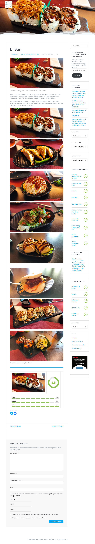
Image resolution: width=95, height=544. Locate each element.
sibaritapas (15, 54)
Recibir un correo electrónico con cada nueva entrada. (29, 518)
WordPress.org (76, 348)
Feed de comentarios (78, 345)
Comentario (14, 453)
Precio (12, 504)
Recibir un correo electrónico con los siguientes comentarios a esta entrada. (36, 514)
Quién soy (87, 4)
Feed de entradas (77, 341)
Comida (12, 499)
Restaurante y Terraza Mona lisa (76, 227)
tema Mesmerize (63, 539)
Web (11, 487)
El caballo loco (76, 308)
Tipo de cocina (73, 4)
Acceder (74, 338)
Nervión (28, 54)
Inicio (54, 4)
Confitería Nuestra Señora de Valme (76, 176)
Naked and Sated (77, 204)
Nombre (13, 474)
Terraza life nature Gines (75, 220)
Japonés (23, 54)
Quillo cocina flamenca (75, 301)
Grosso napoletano (75, 235)
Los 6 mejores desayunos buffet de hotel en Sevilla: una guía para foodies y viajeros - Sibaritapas (78, 263)
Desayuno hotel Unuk (76, 184)
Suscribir (77, 75)
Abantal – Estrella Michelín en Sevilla (77, 212)
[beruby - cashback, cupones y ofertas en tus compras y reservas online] (79, 369)
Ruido (12, 509)
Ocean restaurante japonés (75, 243)
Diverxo (74, 191)
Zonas (60, 4)
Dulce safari (76, 116)
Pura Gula (74, 197)
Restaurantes (35, 54)
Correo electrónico (16, 480)
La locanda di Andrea (76, 287)
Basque (74, 294)
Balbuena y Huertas (75, 314)
